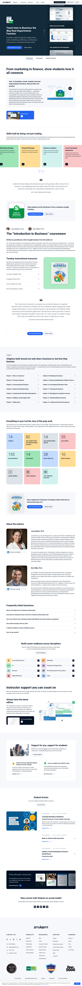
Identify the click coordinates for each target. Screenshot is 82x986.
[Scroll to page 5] (44, 34)
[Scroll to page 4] (44, 33)
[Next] (42, 171)
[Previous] (39, 171)
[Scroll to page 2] (44, 30)
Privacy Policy (46, 984)
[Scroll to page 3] (44, 32)
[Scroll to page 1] (44, 29)
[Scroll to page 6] (44, 36)
